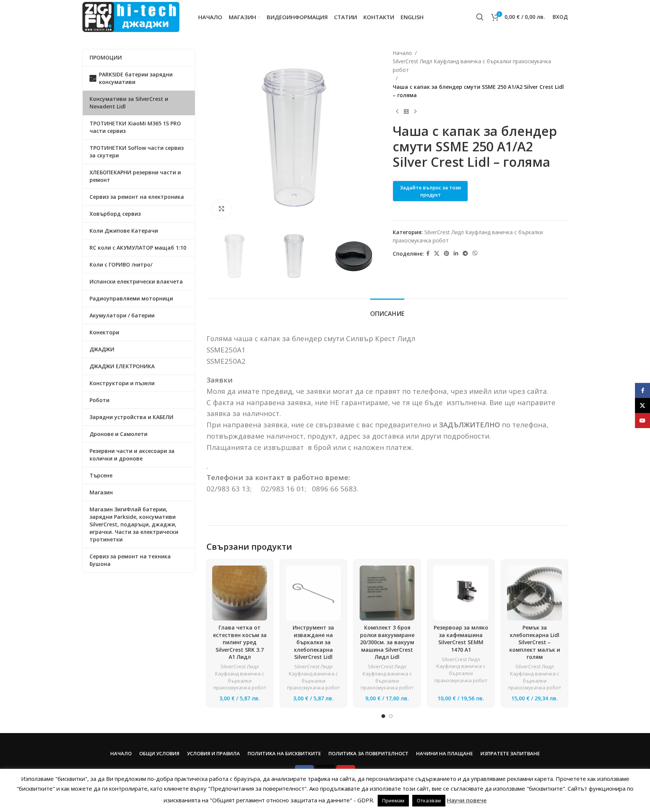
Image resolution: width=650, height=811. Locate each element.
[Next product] (415, 111)
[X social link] (437, 253)
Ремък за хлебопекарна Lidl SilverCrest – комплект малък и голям (534, 642)
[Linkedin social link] (455, 253)
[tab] (387, 310)
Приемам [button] (393, 800)
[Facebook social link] (428, 253)
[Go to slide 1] (383, 716)
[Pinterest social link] (446, 253)
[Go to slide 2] (391, 716)
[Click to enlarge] (221, 209)
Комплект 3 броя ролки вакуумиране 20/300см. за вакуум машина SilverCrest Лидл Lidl (387, 642)
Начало (402, 52)
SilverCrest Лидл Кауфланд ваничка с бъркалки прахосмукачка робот (472, 65)
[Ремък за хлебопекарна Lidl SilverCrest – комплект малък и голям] (534, 593)
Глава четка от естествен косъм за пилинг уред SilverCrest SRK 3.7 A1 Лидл (240, 642)
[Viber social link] (475, 253)
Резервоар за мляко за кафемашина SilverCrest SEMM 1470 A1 (461, 638)
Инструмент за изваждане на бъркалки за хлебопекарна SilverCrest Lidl (313, 642)
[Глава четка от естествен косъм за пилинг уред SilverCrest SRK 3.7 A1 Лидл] (239, 593)
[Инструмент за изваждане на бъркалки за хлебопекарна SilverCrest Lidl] (313, 593)
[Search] (479, 16)
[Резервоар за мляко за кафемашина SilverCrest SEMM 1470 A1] (460, 593)
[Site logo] (130, 16)
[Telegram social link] (465, 253)
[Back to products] (406, 111)
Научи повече (467, 800)
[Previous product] (397, 111)
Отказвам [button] (429, 800)
